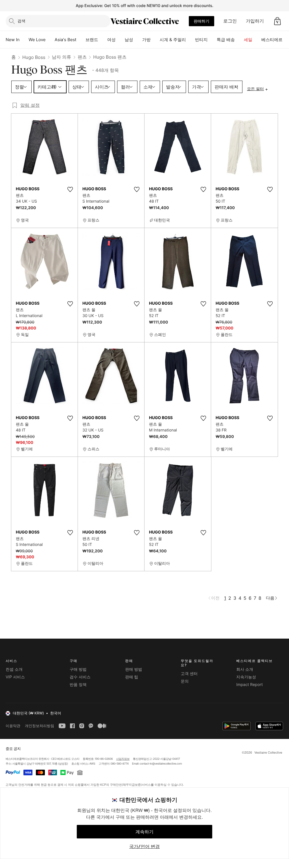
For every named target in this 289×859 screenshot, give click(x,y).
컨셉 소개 (14, 669)
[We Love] (50, 39)
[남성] (137, 39)
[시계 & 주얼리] (190, 39)
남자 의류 (61, 57)
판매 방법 (133, 669)
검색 (21, 20)
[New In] (24, 39)
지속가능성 (246, 677)
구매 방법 (78, 669)
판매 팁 (131, 677)
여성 (111, 39)
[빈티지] (212, 39)
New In (12, 39)
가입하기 (255, 21)
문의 (185, 681)
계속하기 (144, 831)
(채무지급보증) (132, 784)
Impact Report (249, 684)
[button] (277, 21)
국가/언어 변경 (144, 846)
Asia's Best (65, 39)
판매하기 (201, 21)
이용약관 (13, 725)
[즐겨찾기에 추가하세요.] (70, 189)
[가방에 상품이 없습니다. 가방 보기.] (277, 21)
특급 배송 (226, 39)
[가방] (155, 39)
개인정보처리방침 (39, 725)
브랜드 (92, 39)
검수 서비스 (80, 677)
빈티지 (201, 39)
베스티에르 (272, 39)
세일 (248, 39)
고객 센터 (189, 673)
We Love (37, 39)
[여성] (120, 39)
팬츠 (82, 57)
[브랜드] (102, 39)
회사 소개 (244, 669)
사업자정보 (123, 759)
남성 (129, 39)
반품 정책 (78, 684)
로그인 (230, 21)
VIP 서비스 (15, 677)
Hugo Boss (33, 57)
